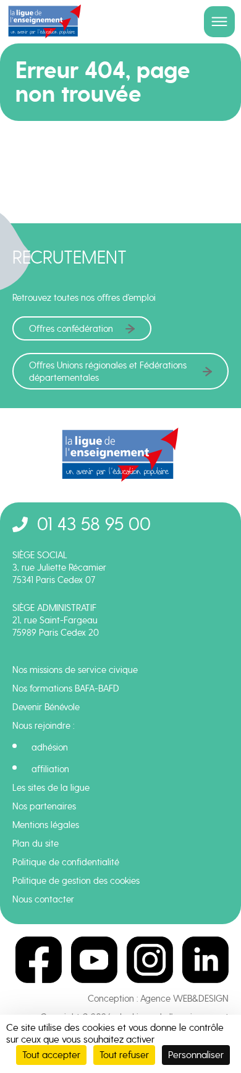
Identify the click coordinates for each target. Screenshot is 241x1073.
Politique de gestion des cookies (76, 880)
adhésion (50, 747)
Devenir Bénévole (46, 707)
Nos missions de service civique (75, 669)
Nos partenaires (44, 806)
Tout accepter (51, 1055)
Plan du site (35, 843)
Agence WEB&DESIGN (184, 998)
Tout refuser (124, 1055)
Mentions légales (45, 824)
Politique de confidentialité (65, 862)
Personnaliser (196, 1055)
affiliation (50, 769)
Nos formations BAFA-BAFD (65, 688)
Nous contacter (43, 899)
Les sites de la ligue (51, 787)
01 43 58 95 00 (94, 524)
